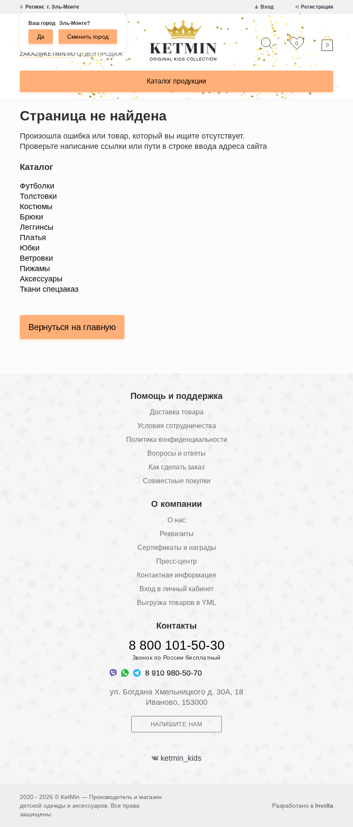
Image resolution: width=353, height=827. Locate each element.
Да (40, 36)
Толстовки (38, 196)
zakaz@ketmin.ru (47, 54)
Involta (324, 805)
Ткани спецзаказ (49, 289)
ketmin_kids (181, 758)
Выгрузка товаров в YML (176, 602)
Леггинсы (36, 227)
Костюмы (36, 206)
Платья (33, 237)
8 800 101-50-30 (177, 645)
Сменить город (87, 36)
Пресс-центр (176, 561)
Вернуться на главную (72, 327)
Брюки (31, 217)
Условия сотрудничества (176, 425)
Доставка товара (177, 412)
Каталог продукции (176, 81)
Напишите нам (176, 724)
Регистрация (317, 7)
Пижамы (35, 268)
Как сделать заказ (176, 467)
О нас (176, 520)
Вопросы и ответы (176, 453)
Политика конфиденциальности (176, 439)
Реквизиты (177, 533)
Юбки (30, 248)
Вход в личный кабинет (176, 588)
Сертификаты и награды (176, 547)
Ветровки (36, 258)
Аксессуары (41, 279)
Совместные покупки (177, 480)
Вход (267, 7)
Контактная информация (176, 575)
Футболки (37, 186)
